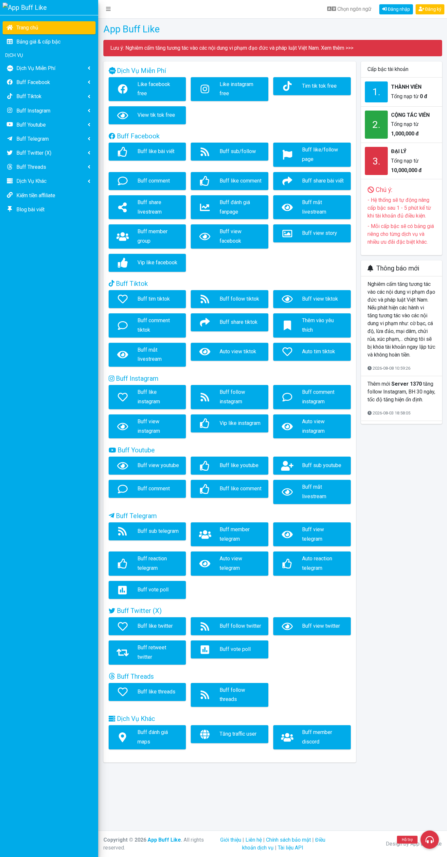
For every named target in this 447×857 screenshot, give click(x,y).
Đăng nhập (398, 9)
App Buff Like (164, 840)
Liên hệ (253, 840)
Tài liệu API (290, 848)
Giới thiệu (230, 840)
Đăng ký (432, 9)
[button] (108, 9)
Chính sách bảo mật (288, 840)
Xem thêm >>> (336, 48)
